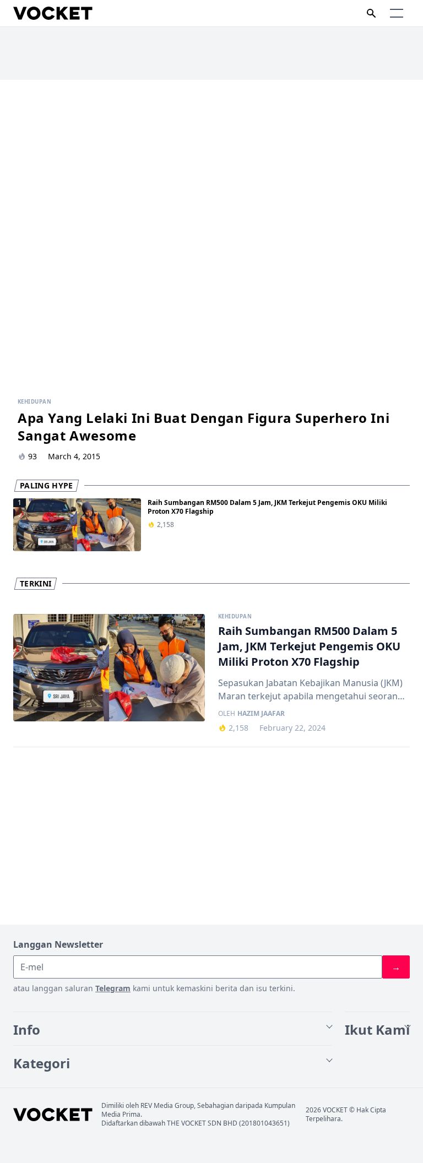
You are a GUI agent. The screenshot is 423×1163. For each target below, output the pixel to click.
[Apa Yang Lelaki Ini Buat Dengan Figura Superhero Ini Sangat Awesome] (211, 235)
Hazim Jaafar (261, 713)
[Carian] (371, 13)
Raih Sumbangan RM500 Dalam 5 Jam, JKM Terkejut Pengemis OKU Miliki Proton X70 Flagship (267, 507)
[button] (396, 13)
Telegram (113, 988)
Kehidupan (235, 616)
